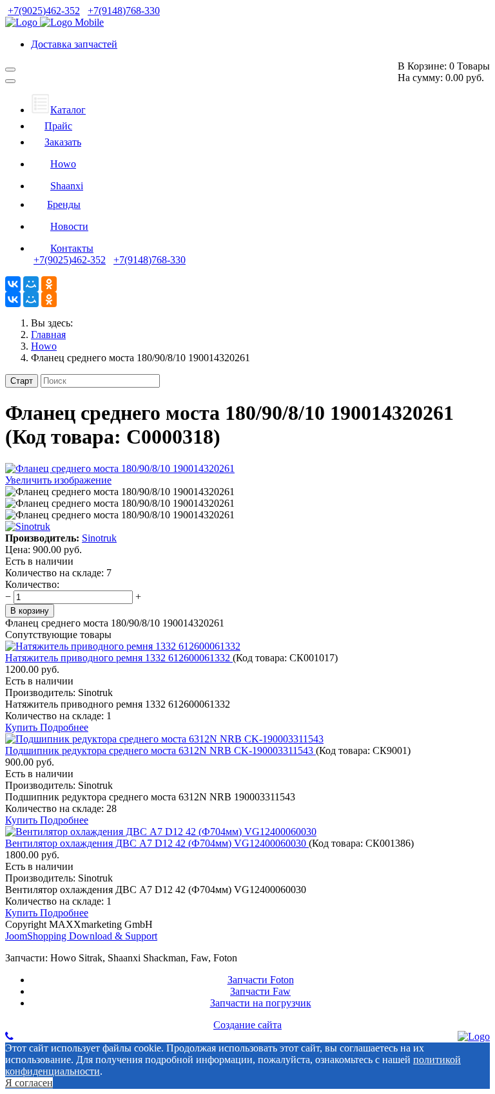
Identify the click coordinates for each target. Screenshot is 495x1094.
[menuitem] (58, 109)
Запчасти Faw (260, 991)
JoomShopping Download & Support (81, 935)
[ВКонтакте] (13, 284)
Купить (22, 727)
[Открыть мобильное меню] (10, 69)
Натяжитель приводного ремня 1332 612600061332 (119, 657)
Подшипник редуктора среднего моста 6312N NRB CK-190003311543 (160, 750)
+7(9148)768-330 (124, 10)
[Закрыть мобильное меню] (10, 81)
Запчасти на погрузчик (260, 1002)
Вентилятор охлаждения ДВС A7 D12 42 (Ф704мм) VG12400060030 (157, 843)
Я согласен (29, 1082)
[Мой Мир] (31, 284)
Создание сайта (247, 1024)
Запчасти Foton (261, 979)
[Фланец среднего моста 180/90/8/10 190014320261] (120, 492)
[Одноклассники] (49, 284)
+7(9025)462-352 (44, 10)
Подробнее (64, 727)
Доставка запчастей (74, 44)
